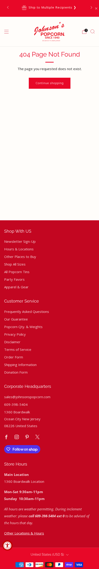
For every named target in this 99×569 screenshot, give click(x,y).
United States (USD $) (47, 554)
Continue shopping (50, 83)
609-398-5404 (16, 404)
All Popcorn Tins (16, 271)
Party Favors (14, 279)
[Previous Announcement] (8, 7)
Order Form (13, 357)
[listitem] (50, 7)
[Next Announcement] (91, 7)
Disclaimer (12, 342)
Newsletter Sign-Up (20, 241)
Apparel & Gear (16, 287)
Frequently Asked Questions (26, 311)
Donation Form (16, 372)
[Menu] (6, 31)
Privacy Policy (15, 334)
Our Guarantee (16, 319)
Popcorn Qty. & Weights (23, 326)
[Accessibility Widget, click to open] (7, 545)
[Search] (92, 31)
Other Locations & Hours (24, 533)
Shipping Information (20, 364)
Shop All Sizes (15, 264)
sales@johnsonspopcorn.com (27, 397)
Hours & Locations (19, 249)
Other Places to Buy (20, 256)
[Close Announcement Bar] (96, 8)
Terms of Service (17, 349)
